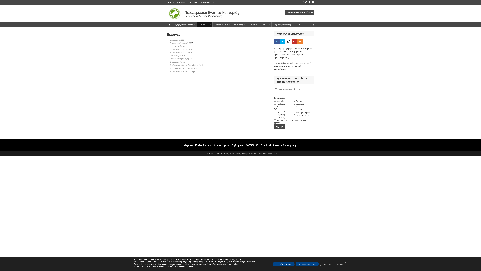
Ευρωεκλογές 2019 (177, 55)
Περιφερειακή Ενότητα (183, 25)
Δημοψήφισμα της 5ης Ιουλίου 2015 (184, 68)
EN (214, 2)
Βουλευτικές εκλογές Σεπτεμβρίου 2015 (186, 65)
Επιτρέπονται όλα (283, 264)
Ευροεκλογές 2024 (177, 40)
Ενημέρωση (203, 25)
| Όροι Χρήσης (280, 51)
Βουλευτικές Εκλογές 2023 (181, 49)
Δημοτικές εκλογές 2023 (179, 46)
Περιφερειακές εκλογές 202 (181, 43)
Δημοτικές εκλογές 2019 (179, 62)
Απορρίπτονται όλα (307, 264)
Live (298, 25)
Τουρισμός (238, 25)
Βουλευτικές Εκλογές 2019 (181, 52)
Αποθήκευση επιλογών (333, 264)
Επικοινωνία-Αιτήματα (202, 2)
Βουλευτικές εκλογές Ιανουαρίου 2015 (186, 71)
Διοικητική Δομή (221, 25)
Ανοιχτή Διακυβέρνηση (258, 25)
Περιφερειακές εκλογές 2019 (181, 59)
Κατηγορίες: (279, 98)
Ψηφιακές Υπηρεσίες (282, 25)
